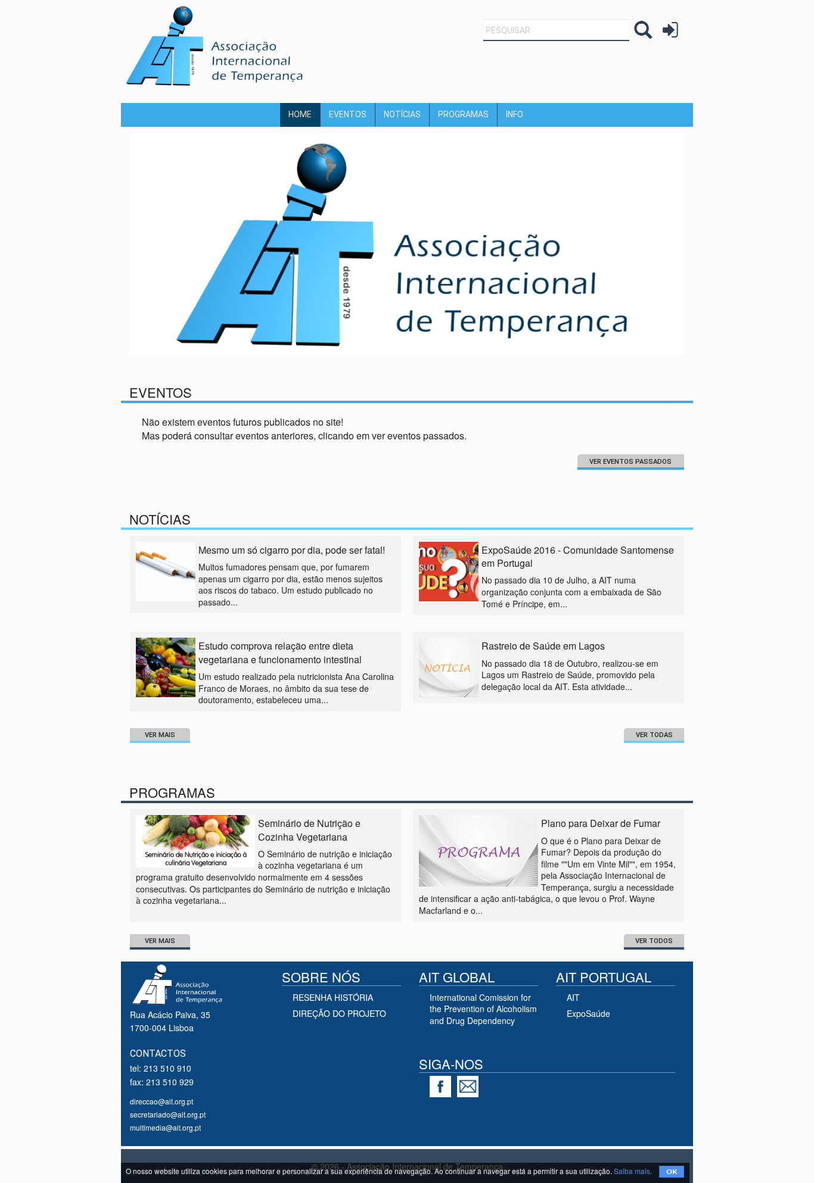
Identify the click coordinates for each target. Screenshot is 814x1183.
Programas (463, 114)
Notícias (402, 114)
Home (300, 114)
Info (514, 114)
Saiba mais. (633, 1171)
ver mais (160, 735)
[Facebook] (443, 1084)
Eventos (347, 114)
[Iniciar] (670, 29)
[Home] (216, 45)
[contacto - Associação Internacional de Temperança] (470, 1084)
